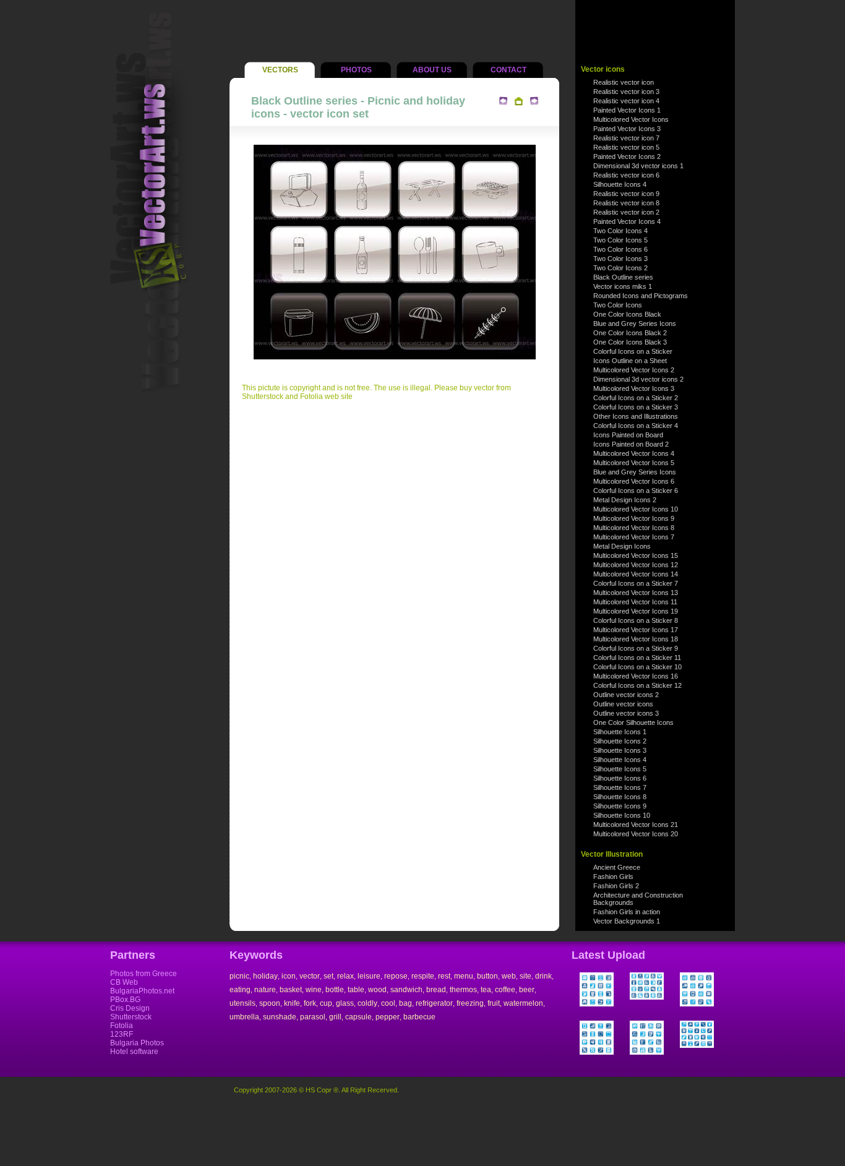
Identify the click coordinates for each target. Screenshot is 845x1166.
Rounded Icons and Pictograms (640, 295)
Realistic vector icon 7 (626, 138)
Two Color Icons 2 (620, 268)
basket (291, 989)
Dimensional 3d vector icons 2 (638, 379)
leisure (369, 976)
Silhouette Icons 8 (619, 796)
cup (326, 1003)
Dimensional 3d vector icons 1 (638, 165)
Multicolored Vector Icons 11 (635, 602)
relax (345, 976)
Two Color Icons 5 (620, 240)
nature (265, 989)
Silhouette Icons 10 (621, 815)
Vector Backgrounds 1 (626, 921)
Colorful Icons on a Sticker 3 (635, 407)
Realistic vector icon (623, 82)
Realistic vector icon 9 (626, 193)
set (328, 976)
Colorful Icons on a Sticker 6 (635, 490)
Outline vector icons (623, 704)
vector (309, 976)
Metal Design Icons (622, 546)
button (487, 976)
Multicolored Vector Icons (631, 119)
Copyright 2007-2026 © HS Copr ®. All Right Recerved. (316, 1090)
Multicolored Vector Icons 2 (633, 370)
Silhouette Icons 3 (619, 750)
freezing (470, 1003)
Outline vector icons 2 (626, 694)
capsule (358, 1017)
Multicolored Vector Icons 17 (635, 629)
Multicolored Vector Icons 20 (635, 834)
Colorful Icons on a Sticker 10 (637, 667)
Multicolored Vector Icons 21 (635, 824)
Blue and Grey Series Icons (634, 323)
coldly (367, 1003)
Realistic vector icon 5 (626, 147)
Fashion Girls (613, 876)
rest (444, 976)
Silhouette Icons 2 (619, 741)
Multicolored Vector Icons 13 (635, 592)
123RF (121, 1034)
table (356, 989)
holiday (265, 976)
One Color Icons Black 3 (630, 342)
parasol (312, 1017)
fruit (493, 1003)
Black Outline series (623, 277)
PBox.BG (125, 999)
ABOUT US (432, 70)
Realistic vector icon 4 (626, 101)
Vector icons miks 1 (622, 286)
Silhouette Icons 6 (619, 778)
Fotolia (121, 1025)
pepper (387, 1017)
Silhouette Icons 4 (619, 184)
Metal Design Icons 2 (624, 500)
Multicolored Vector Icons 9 (633, 518)
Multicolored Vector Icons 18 (635, 639)
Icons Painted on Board (628, 435)
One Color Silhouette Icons (633, 722)
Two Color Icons (617, 305)
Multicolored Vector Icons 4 (633, 453)
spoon (269, 1003)
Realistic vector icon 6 (626, 175)
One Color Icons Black (627, 314)
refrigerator (434, 1003)
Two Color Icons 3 (620, 258)
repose (396, 976)
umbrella (244, 1017)
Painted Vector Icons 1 (627, 110)
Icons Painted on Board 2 (631, 444)
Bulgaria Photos (137, 1043)
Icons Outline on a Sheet (630, 360)
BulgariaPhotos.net (142, 991)
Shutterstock (131, 1017)
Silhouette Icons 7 (619, 787)
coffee (505, 989)
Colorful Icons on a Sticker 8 (635, 620)
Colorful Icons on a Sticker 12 (637, 685)
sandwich (406, 989)
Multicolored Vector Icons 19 (635, 611)
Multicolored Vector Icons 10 (635, 509)
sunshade (279, 1017)
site (525, 976)
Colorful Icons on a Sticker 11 (637, 657)
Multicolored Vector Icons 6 (633, 481)
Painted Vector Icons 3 (627, 128)
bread (436, 989)
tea (486, 989)
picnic (239, 976)
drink (543, 976)
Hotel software (134, 1051)
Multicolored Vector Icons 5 (633, 462)
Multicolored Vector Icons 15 (635, 555)
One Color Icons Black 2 (630, 333)
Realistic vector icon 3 (626, 91)
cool (388, 1003)
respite (422, 976)
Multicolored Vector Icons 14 (635, 574)
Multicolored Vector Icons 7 (633, 537)
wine (314, 989)
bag (405, 1003)
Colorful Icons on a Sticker (632, 351)
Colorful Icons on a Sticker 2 (635, 397)
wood (377, 989)
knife (292, 1003)
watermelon (523, 1003)
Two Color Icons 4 (620, 230)
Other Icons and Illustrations (635, 416)
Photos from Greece (143, 973)
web (509, 976)
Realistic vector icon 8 (626, 203)
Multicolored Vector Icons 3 (633, 388)
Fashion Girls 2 (616, 886)
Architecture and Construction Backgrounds (638, 898)
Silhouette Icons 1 (619, 731)
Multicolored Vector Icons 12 (635, 564)
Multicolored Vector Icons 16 (635, 676)
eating (240, 989)
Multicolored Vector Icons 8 (633, 527)
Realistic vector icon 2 (626, 212)
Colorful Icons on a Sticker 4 (635, 425)
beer (526, 989)
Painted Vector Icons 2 (627, 156)
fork (310, 1003)
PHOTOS (356, 70)
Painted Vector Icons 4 (627, 221)
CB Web (124, 982)
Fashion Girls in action (626, 911)
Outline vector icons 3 (626, 713)
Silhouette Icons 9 (619, 806)
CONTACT (508, 70)
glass (345, 1003)
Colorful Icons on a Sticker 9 (635, 648)
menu (463, 976)
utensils (242, 1003)
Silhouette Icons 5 (619, 769)
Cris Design (130, 1008)
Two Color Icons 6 (620, 249)
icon (288, 976)
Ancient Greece (616, 867)
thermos (463, 989)
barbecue (419, 1017)
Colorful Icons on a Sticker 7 (635, 583)
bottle (334, 989)
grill (335, 1017)
